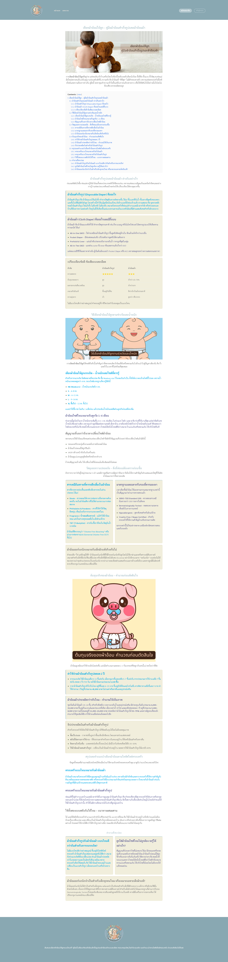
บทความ (65, 10)
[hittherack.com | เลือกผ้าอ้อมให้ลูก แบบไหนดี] (36, 9)
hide (79, 94)
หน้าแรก (57, 10)
